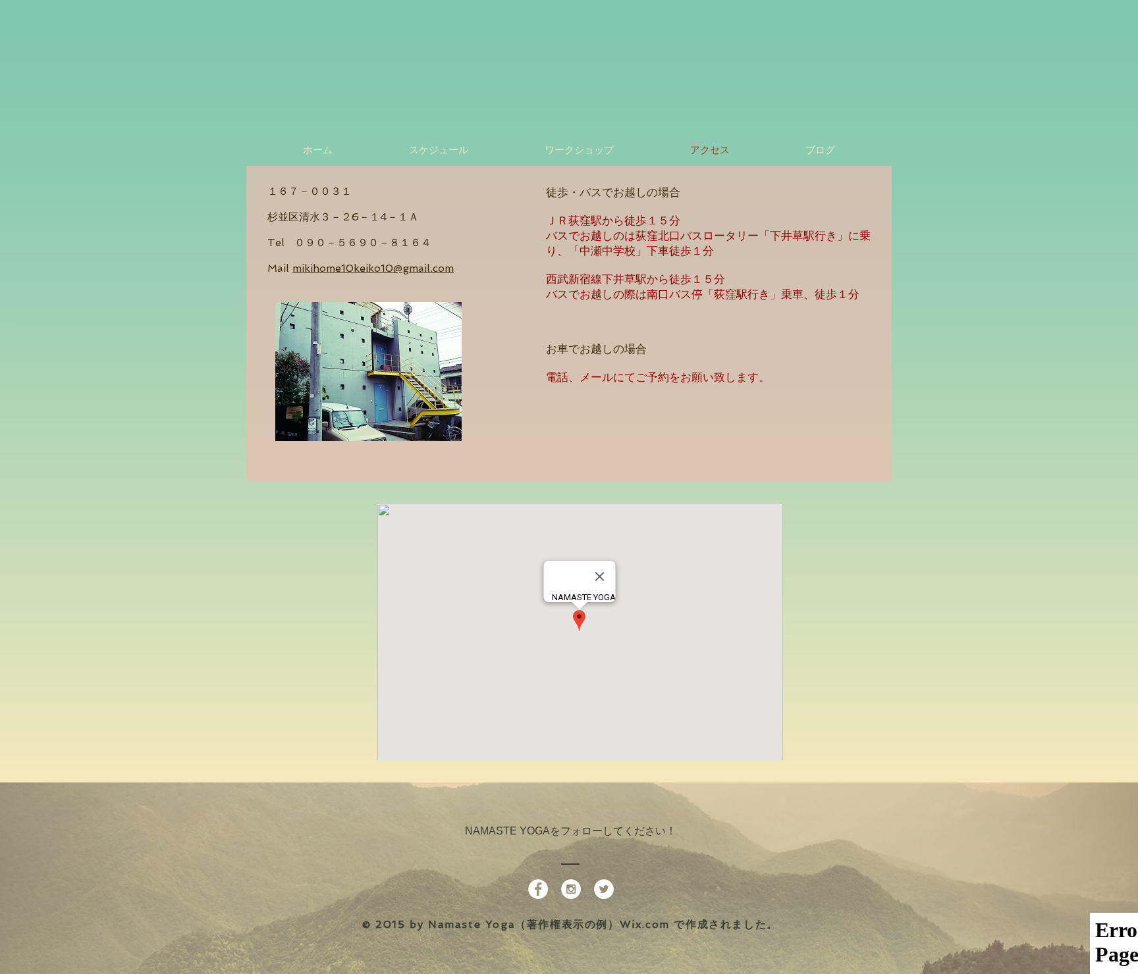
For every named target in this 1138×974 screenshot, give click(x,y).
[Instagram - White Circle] (571, 889)
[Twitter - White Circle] (604, 889)
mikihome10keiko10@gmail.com (373, 268)
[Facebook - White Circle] (538, 889)
